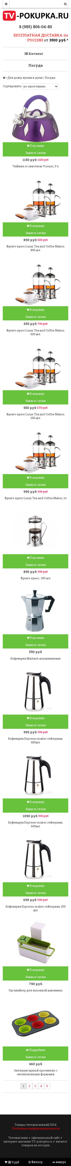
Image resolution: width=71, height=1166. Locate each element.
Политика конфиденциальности (36, 1128)
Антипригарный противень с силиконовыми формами (35, 1072)
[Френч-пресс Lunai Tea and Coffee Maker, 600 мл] (35, 282)
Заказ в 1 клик (35, 153)
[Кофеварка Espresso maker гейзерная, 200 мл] (35, 858)
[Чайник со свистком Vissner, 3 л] (35, 118)
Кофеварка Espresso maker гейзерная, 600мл (35, 824)
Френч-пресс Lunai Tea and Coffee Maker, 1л (36, 498)
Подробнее (37, 1050)
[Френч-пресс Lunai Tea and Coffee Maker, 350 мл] (35, 366)
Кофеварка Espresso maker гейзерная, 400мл (35, 740)
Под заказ (36, 146)
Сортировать (12, 86)
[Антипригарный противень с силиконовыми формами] (35, 1022)
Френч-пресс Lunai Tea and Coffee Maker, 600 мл (35, 332)
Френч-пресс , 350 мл (36, 578)
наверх (61, 1162)
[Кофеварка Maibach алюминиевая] (35, 610)
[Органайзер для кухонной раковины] (35, 942)
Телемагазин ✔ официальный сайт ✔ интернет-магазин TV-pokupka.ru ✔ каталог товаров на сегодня (35, 1141)
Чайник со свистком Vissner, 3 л (35, 166)
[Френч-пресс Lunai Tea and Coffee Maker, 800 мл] (35, 198)
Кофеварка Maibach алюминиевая (35, 658)
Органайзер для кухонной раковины (36, 990)
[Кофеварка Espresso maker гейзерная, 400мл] (35, 691)
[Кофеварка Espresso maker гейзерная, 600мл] (35, 774)
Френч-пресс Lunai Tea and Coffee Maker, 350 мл (35, 416)
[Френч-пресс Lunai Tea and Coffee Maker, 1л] (35, 450)
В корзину (36, 226)
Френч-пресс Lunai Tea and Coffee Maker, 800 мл (35, 248)
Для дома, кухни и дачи (25, 78)
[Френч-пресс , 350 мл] (35, 530)
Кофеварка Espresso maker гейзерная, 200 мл (36, 908)
